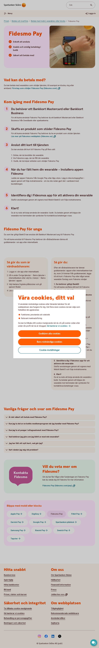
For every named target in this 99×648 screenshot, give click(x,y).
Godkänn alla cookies (49, 333)
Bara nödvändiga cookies (49, 341)
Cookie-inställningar (49, 350)
